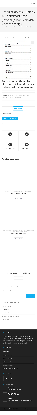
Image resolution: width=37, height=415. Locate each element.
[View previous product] (3, 38)
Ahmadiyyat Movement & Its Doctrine (13, 230)
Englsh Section (14, 95)
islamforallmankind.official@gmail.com (20, 400)
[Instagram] (6, 378)
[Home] (2, 27)
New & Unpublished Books (10, 316)
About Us (6, 351)
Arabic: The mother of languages (14, 191)
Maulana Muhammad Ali (10, 368)
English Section (7, 306)
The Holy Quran (18, 97)
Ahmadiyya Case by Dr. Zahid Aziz (18, 273)
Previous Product (9, 37)
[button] (32, 42)
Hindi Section (6, 309)
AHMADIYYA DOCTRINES (18, 234)
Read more (18, 198)
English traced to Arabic (18, 193)
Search (30, 296)
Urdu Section (6, 313)
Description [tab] (18, 108)
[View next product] (34, 38)
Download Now (10, 118)
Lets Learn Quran (8, 365)
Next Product (28, 37)
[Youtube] (11, 378)
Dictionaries (6, 319)
